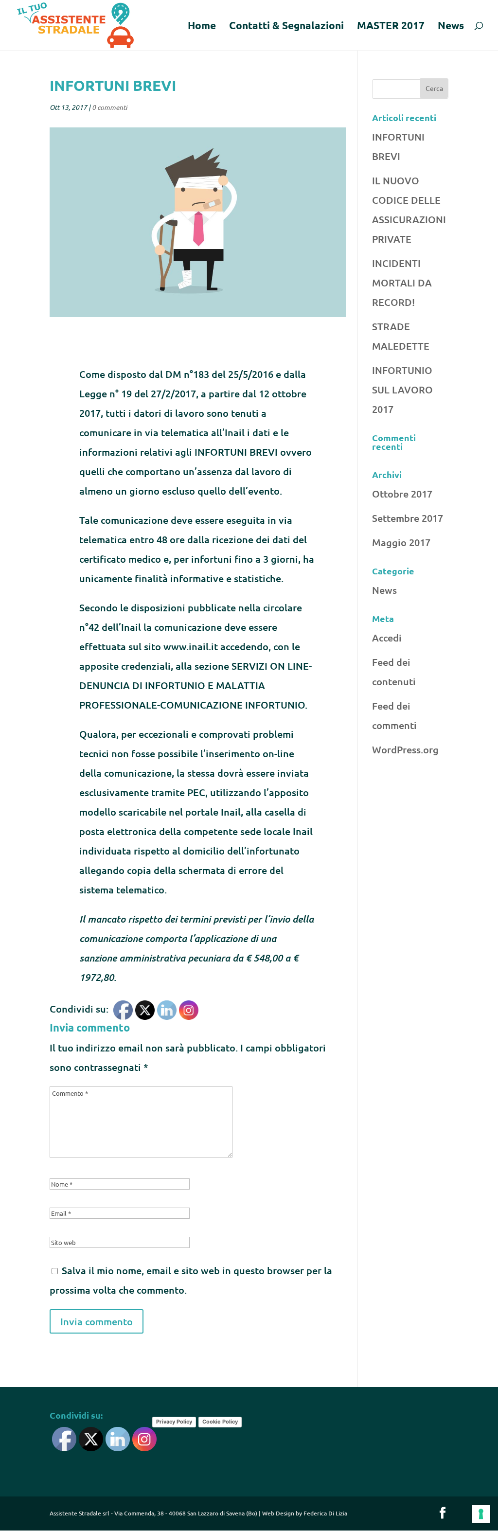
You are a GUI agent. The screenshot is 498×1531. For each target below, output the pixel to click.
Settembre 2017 (407, 518)
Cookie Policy (220, 1421)
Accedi (387, 637)
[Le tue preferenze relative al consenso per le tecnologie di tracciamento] (481, 1514)
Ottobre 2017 (402, 493)
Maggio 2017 (401, 542)
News (451, 27)
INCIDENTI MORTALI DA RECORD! (402, 282)
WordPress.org (405, 749)
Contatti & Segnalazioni (286, 27)
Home (202, 27)
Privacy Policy (174, 1421)
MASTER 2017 (391, 27)
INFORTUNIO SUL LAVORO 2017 (402, 389)
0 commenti (109, 107)
